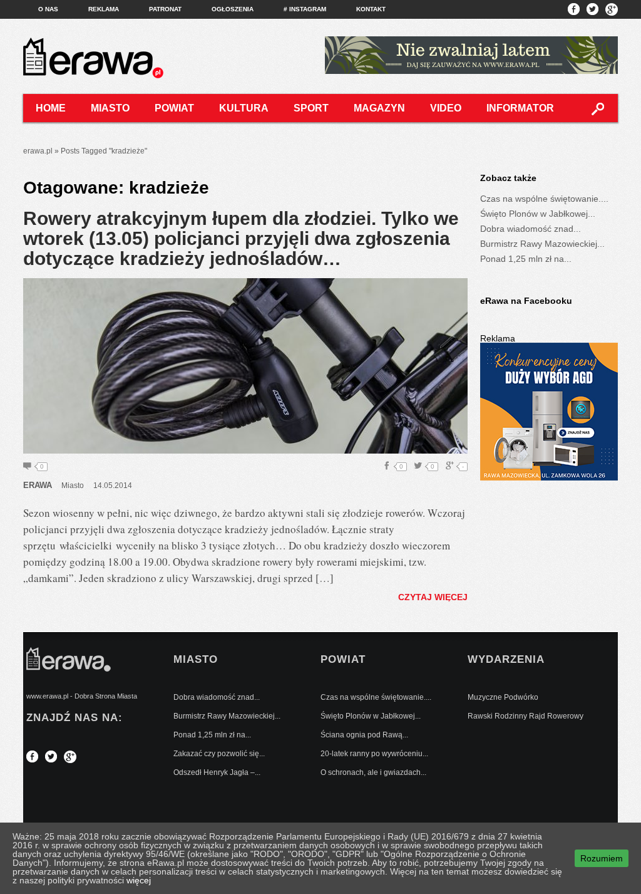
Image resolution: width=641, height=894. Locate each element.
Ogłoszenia (233, 9)
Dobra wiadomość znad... (530, 229)
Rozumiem (601, 858)
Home (51, 108)
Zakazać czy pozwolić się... (219, 753)
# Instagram (305, 9)
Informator (520, 108)
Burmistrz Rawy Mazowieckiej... (542, 244)
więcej (138, 880)
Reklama (103, 9)
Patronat (165, 9)
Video (445, 108)
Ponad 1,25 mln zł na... (526, 259)
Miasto (110, 108)
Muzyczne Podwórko (503, 697)
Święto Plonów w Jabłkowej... (537, 214)
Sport (311, 108)
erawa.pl (38, 151)
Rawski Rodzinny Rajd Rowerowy (525, 716)
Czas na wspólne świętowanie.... (544, 199)
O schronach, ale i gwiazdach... (373, 772)
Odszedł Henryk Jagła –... (216, 772)
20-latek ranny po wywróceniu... (374, 753)
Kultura (244, 108)
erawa (37, 485)
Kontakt (371, 9)
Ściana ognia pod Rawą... (364, 734)
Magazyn (379, 108)
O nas (48, 9)
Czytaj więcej (433, 597)
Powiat (174, 108)
